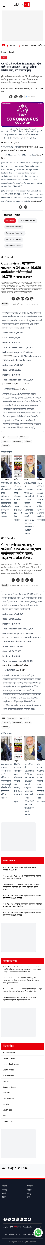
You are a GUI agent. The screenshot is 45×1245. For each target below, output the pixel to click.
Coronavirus (10, 220)
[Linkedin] (27, 298)
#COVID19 (7, 356)
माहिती (4, 1194)
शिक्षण (4, 1197)
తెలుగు (24, 1227)
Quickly (12, 45)
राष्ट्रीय (40, 45)
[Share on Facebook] (20, 207)
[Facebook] (13, 298)
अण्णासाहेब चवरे (14, 304)
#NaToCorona (37, 147)
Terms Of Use (15, 1234)
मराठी (15, 1227)
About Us (6, 1234)
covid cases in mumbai (13, 246)
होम (2, 257)
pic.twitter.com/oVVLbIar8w (13, 150)
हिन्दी (11, 1227)
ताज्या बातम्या (9, 861)
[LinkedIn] (21, 1219)
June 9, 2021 (21, 389)
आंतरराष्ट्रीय (5, 479)
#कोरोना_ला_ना (25, 147)
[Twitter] (18, 298)
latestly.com (36, 201)
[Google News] (25, 1219)
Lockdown (6, 441)
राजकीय (4, 1190)
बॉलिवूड (29, 1190)
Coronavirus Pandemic (13, 227)
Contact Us (25, 1234)
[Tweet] (25, 207)
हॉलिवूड (29, 1194)
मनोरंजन (30, 1186)
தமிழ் (30, 1227)
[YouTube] (13, 1219)
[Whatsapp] (22, 298)
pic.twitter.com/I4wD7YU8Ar (15, 384)
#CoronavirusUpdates (10, 142)
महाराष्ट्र (33, 45)
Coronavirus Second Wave (14, 233)
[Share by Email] (31, 298)
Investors (33, 1234)
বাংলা (19, 1227)
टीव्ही (28, 1197)
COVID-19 (24, 437)
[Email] (29, 1219)
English (5, 1227)
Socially (25, 45)
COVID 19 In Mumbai (13, 239)
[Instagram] (17, 1219)
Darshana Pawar (7, 89)
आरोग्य (39, 479)
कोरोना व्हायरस (17, 441)
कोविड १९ (28, 441)
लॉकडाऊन (5, 446)
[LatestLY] (22, 6)
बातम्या (26, 479)
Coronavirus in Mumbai (27, 220)
